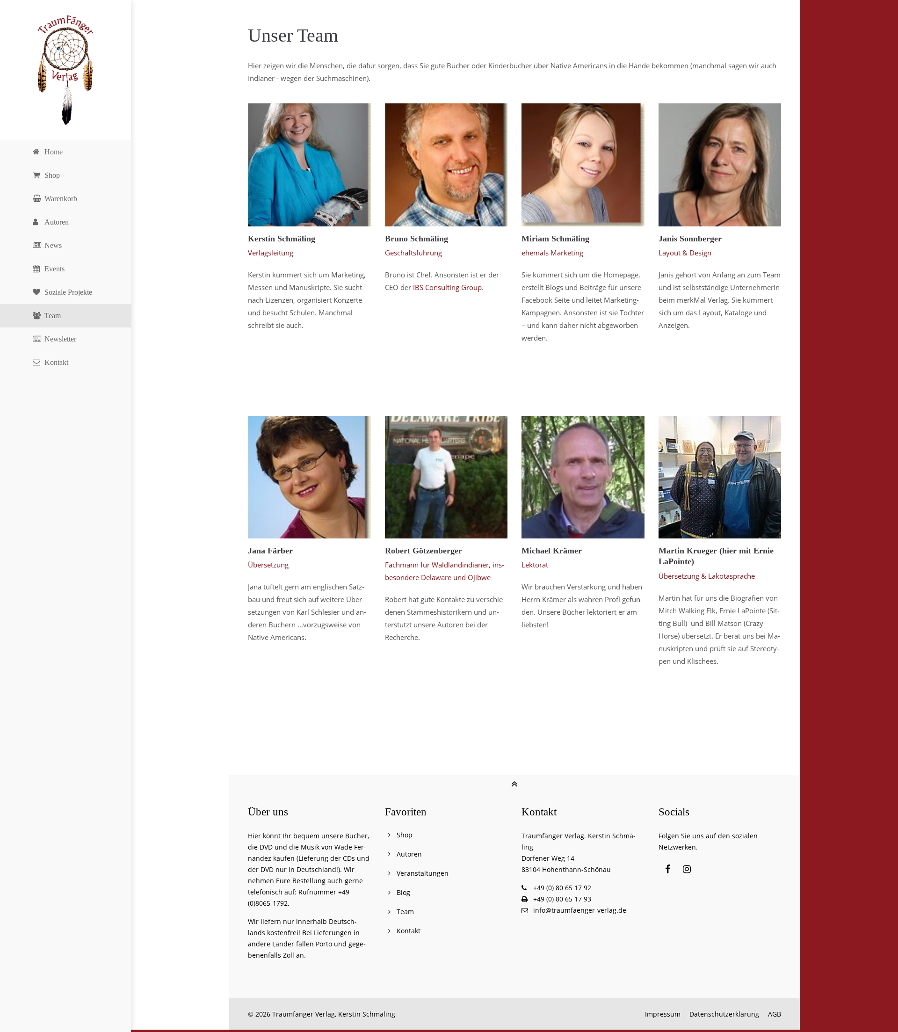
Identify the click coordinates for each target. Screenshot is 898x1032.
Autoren (409, 854)
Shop (405, 834)
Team (405, 911)
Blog (403, 892)
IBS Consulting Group (447, 287)
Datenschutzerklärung (724, 1014)
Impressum (663, 1014)
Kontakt (408, 930)
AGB (774, 1014)
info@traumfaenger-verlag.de (579, 910)
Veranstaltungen (423, 873)
